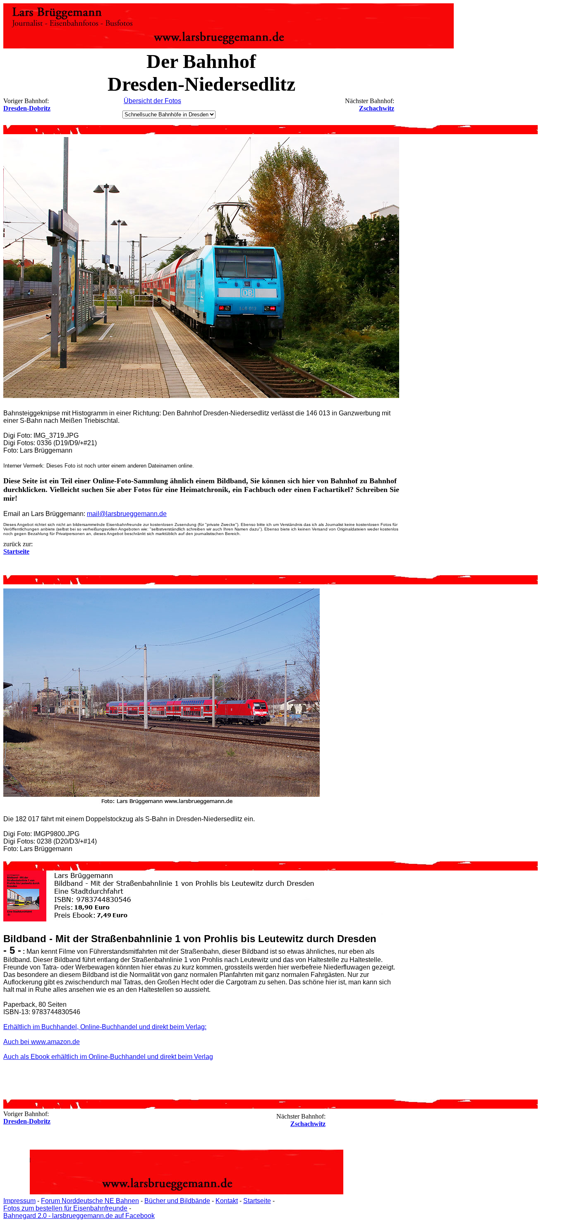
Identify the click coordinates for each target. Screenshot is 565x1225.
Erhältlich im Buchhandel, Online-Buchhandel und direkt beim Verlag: (104, 1026)
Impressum (19, 1200)
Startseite (257, 1200)
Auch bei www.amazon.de (41, 1041)
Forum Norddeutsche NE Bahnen (90, 1200)
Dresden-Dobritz (26, 108)
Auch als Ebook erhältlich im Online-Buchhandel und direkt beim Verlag (108, 1056)
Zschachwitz (376, 108)
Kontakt (226, 1200)
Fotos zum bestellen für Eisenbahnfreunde (65, 1208)
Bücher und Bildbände (177, 1200)
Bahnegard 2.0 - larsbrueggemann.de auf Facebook (79, 1215)
